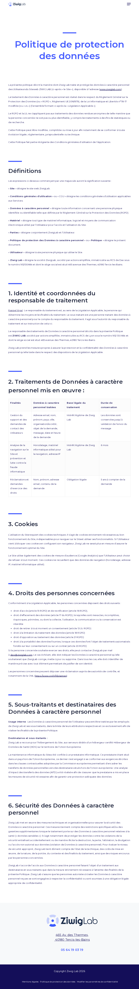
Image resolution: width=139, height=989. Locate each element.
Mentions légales (30, 981)
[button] (129, 4)
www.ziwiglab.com (110, 89)
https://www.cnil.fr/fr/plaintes (50, 675)
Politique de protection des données (57, 981)
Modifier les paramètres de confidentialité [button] (97, 981)
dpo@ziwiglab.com (21, 654)
